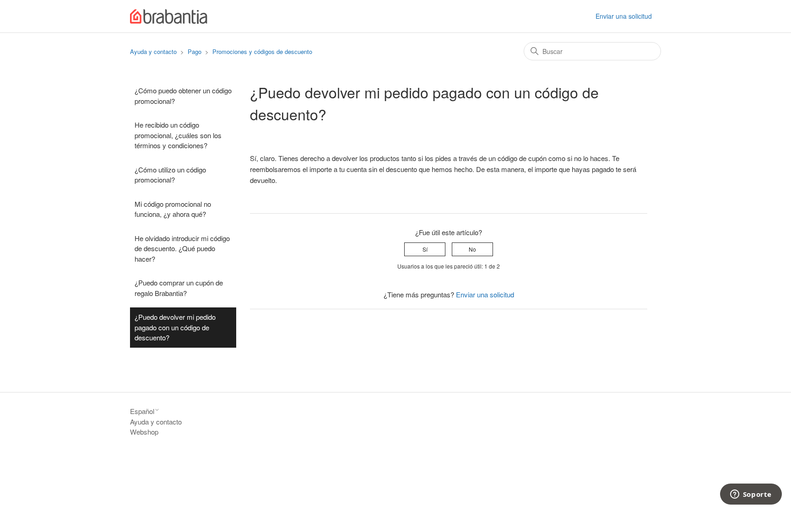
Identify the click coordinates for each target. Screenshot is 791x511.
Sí (425, 249)
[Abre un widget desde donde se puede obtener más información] (751, 495)
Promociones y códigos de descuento (262, 51)
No (472, 249)
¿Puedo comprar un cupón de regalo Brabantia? (179, 288)
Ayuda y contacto (153, 51)
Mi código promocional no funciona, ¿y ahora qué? (173, 209)
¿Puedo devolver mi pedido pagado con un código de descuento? (175, 327)
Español (142, 411)
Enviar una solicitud (624, 16)
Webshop (144, 431)
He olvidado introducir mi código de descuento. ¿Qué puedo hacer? (182, 248)
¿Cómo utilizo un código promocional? (170, 175)
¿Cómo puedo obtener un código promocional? (183, 96)
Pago (194, 51)
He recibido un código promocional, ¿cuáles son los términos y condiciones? (178, 135)
